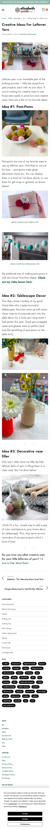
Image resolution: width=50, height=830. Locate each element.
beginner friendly (29, 664)
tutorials (17, 701)
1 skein (5, 664)
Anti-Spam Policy (8, 774)
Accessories (6, 735)
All (3, 725)
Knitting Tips (25, 34)
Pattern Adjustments (9, 633)
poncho (35, 687)
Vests (4, 732)
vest (25, 701)
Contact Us (6, 757)
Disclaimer (6, 778)
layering (6, 682)
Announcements (8, 604)
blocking (6, 668)
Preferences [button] (22, 806)
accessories (16, 664)
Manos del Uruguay (26, 682)
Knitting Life (6, 619)
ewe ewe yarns (8, 673)
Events (4, 614)
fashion (19, 673)
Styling (33, 34)
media (40, 682)
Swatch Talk (6, 643)
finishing (29, 673)
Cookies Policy (7, 771)
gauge (14, 677)
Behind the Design (9, 609)
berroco (42, 664)
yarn (32, 701)
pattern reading (24, 687)
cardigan (16, 668)
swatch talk (7, 701)
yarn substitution (8, 705)
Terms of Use (7, 767)
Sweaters (5, 728)
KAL (33, 677)
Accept (25, 814)
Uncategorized (7, 652)
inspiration (24, 677)
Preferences (25, 824)
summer (25, 696)
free (37, 673)
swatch (35, 696)
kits (40, 677)
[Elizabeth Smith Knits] (25, 9)
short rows (30, 691)
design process (37, 668)
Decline (25, 819)
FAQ (3, 760)
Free (3, 746)
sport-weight (42, 691)
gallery (5, 677)
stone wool (15, 696)
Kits (3, 742)
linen (14, 682)
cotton (26, 668)
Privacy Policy (7, 764)
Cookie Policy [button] (12, 804)
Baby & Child (7, 739)
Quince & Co (7, 691)
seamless (19, 691)
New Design (6, 628)
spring (5, 696)
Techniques (6, 647)
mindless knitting (8, 687)
